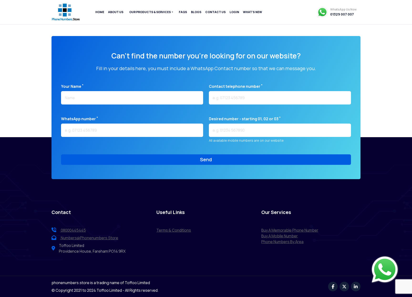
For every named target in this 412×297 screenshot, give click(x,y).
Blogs (196, 12)
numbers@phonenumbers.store (89, 237)
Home (99, 12)
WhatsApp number (79, 118)
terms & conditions (173, 230)
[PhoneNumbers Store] (66, 12)
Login (234, 12)
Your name (72, 86)
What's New (252, 12)
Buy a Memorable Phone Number (289, 230)
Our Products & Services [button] (150, 12)
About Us (116, 12)
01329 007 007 (342, 14)
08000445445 (73, 230)
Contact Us (215, 12)
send (206, 159)
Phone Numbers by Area (282, 241)
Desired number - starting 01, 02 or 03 (245, 118)
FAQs (183, 12)
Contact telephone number (236, 86)
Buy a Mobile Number (279, 236)
